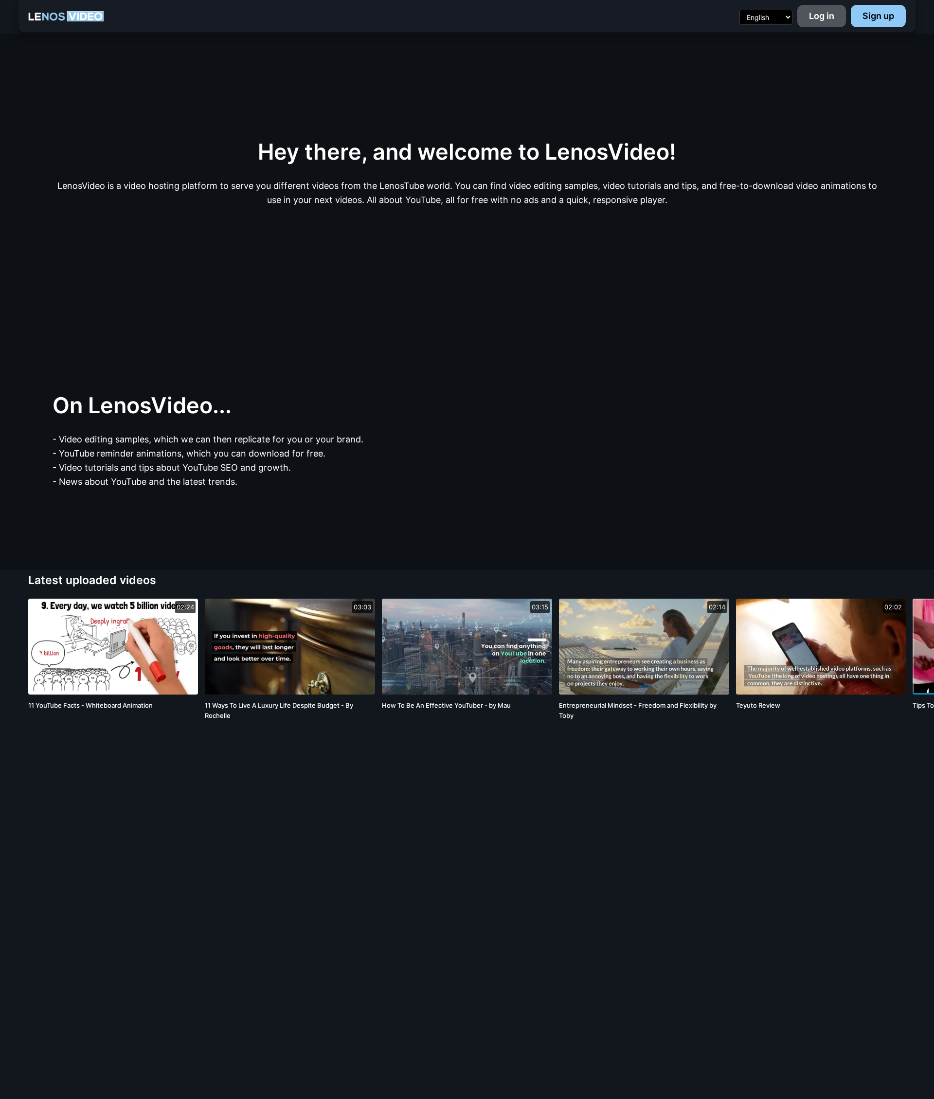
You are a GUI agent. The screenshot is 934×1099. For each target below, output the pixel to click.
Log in (821, 16)
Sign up (878, 16)
